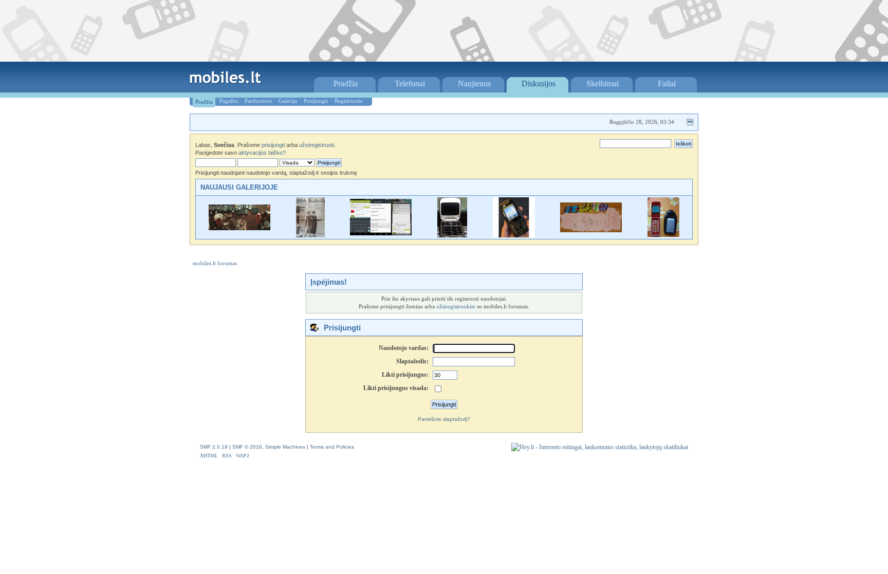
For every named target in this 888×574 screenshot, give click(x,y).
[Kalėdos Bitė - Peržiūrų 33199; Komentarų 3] (310, 235)
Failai (667, 83)
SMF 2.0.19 (214, 447)
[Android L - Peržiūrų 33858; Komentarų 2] (381, 233)
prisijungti (273, 145)
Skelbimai (602, 83)
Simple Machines (285, 447)
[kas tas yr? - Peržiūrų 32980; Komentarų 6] (514, 235)
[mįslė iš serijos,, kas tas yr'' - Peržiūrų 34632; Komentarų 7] (452, 235)
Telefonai (410, 83)
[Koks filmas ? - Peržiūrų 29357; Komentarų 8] (239, 228)
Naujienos (474, 83)
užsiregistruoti (316, 145)
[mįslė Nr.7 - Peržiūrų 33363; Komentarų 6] (663, 235)
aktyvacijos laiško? (262, 153)
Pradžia (346, 83)
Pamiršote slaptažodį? (444, 419)
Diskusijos (539, 83)
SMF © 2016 (247, 447)
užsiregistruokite (455, 306)
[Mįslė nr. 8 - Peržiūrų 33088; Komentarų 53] (591, 230)
